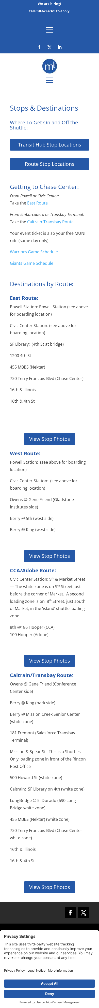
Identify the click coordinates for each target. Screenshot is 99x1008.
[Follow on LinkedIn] (60, 47)
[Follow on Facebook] (39, 47)
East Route (37, 203)
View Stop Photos (49, 438)
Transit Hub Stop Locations (49, 144)
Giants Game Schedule (31, 263)
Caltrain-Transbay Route (50, 222)
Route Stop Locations (49, 163)
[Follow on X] (49, 47)
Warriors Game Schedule (34, 252)
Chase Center (58, 186)
